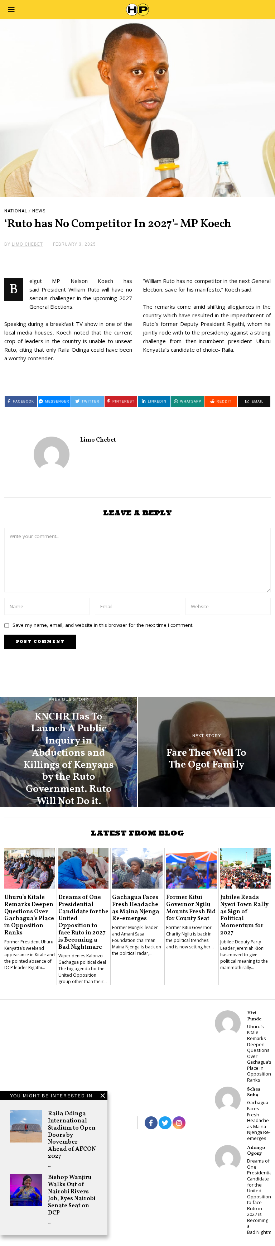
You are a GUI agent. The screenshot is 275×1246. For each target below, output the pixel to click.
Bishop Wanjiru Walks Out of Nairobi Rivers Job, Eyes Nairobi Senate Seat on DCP (72, 1195)
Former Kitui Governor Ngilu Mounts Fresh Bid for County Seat (191, 908)
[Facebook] (151, 1122)
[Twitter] (165, 1122)
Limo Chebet (98, 440)
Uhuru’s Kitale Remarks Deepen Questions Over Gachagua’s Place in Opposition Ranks (29, 915)
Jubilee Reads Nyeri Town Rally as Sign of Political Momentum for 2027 (244, 915)
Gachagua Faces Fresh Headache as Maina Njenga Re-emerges (135, 908)
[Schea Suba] (228, 1099)
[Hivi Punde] (228, 1023)
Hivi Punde (254, 1016)
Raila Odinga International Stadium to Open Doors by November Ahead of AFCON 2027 (72, 1135)
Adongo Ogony (256, 1150)
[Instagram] (179, 1122)
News (38, 210)
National (15, 210)
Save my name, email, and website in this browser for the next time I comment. (103, 625)
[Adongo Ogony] (228, 1158)
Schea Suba (253, 1092)
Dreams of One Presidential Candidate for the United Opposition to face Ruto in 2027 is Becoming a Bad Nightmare (83, 922)
